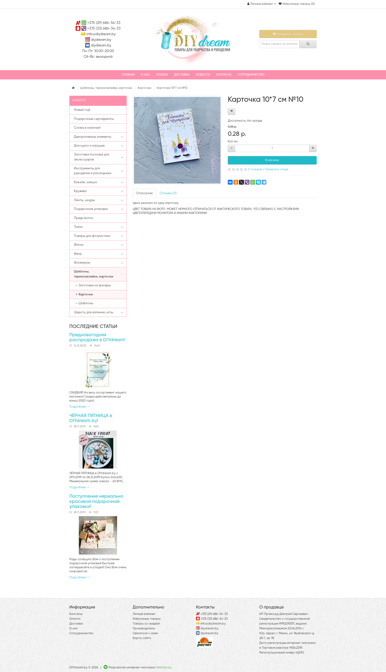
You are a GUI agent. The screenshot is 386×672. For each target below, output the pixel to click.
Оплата (162, 74)
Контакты (223, 74)
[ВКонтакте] (230, 182)
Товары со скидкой (146, 623)
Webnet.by (163, 667)
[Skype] (258, 182)
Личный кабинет (144, 613)
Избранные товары (147, 618)
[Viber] (247, 182)
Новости (203, 74)
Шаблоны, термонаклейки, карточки (106, 87)
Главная (128, 74)
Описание (144, 193)
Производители (144, 628)
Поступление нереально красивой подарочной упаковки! (96, 501)
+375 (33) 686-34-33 (104, 28)
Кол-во (233, 141)
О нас (145, 74)
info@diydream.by (101, 34)
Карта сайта (142, 638)
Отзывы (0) (168, 193)
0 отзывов (255, 169)
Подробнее (78, 406)
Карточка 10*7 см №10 (172, 87)
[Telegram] (264, 182)
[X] (241, 182)
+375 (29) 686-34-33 (103, 23)
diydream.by (101, 40)
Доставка (182, 74)
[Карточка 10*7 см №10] (177, 140)
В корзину (272, 160)
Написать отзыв (276, 169)
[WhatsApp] (252, 182)
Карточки (144, 87)
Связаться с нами (145, 633)
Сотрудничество (250, 74)
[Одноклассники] (235, 182)
